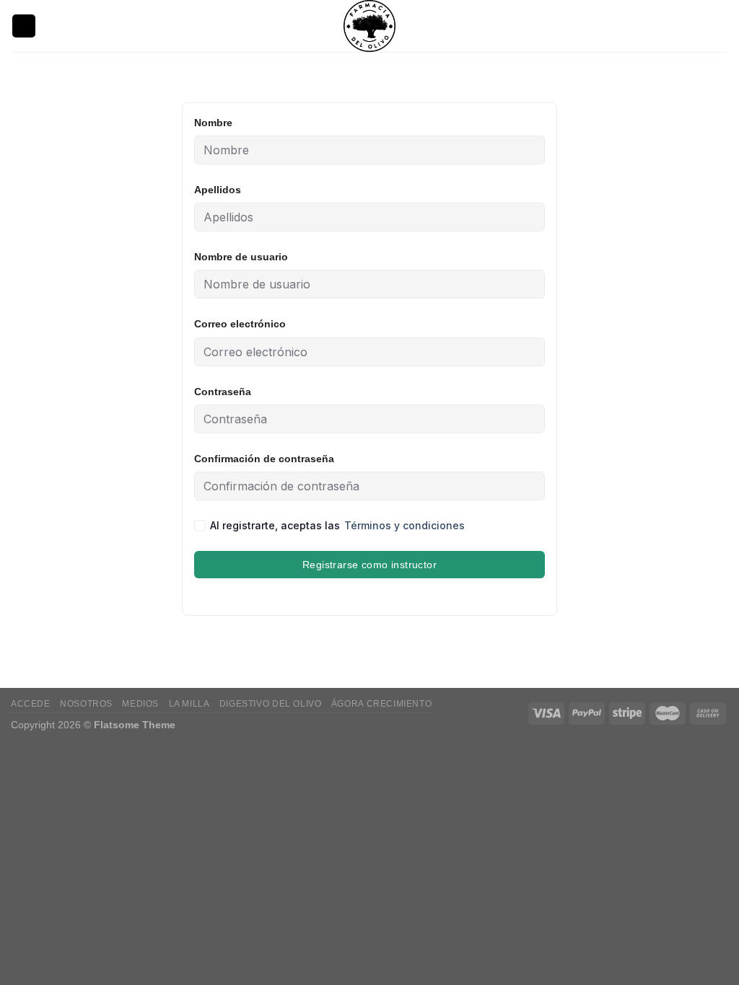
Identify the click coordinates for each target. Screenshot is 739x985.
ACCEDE (31, 704)
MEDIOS (140, 704)
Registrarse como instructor (369, 564)
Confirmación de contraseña (264, 458)
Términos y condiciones (404, 525)
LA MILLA (189, 704)
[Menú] (23, 26)
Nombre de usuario (241, 256)
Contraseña (222, 391)
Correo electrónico (240, 324)
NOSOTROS (86, 704)
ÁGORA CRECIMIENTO (381, 704)
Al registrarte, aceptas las (337, 525)
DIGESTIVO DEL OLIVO (270, 704)
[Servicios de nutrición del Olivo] (369, 26)
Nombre (213, 122)
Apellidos (217, 189)
